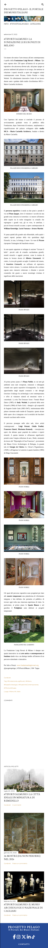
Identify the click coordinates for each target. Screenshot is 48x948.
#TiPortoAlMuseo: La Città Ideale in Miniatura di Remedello (22, 797)
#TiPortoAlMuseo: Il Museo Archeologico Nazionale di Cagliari (23, 907)
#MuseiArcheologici (11, 685)
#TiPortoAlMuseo (19, 24)
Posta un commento (19, 863)
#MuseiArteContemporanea (28, 685)
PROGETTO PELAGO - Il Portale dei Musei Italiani (23, 10)
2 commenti (16, 805)
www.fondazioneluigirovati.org (28, 665)
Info (6, 24)
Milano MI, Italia (14, 691)
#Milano (28, 681)
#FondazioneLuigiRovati (16, 681)
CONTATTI (24, 944)
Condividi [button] (7, 678)
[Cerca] (42, 3)
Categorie (35, 24)
